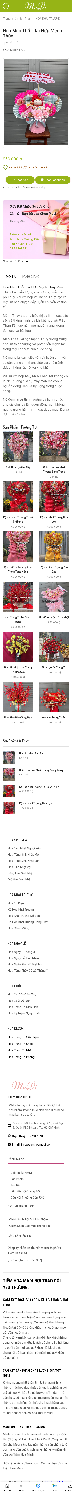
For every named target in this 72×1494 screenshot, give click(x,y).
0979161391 (27, 1136)
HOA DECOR (16, 1028)
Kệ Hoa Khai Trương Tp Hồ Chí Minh (18, 519)
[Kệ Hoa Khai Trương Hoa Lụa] (9, 808)
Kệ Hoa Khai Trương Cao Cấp (54, 569)
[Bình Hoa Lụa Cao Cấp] (9, 757)
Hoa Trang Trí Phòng (21, 1057)
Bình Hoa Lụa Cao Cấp (18, 467)
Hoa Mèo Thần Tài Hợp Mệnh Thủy (29, 287)
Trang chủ (9, 18)
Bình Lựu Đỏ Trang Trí (54, 667)
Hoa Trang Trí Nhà (19, 1050)
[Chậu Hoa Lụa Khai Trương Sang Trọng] (9, 774)
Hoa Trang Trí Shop (20, 1044)
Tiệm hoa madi (19, 1096)
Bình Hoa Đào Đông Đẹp (18, 717)
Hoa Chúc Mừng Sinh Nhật (54, 617)
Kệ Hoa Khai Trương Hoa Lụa (54, 519)
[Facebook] (36, 1152)
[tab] (11, 277)
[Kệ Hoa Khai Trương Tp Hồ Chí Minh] (9, 791)
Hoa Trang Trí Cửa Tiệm (23, 1037)
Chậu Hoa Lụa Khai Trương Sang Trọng (54, 469)
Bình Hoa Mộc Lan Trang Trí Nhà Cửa (18, 669)
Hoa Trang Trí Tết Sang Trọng (18, 619)
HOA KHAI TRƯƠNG (48, 18)
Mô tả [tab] (11, 277)
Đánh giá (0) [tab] (31, 277)
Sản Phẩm (25, 18)
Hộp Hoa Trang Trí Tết (53, 717)
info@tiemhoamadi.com (32, 1144)
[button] (20, 180)
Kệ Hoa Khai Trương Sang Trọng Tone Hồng (17, 569)
